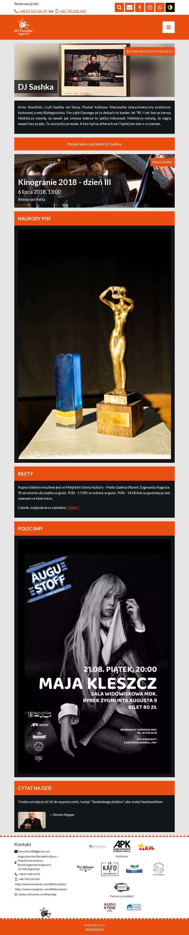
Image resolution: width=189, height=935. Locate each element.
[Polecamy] (94, 656)
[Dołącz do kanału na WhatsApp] (160, 7)
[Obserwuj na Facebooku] (139, 7)
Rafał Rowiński (94, 929)
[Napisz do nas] (129, 7)
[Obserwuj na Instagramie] (149, 7)
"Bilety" (73, 507)
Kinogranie (162, 162)
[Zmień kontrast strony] (170, 7)
